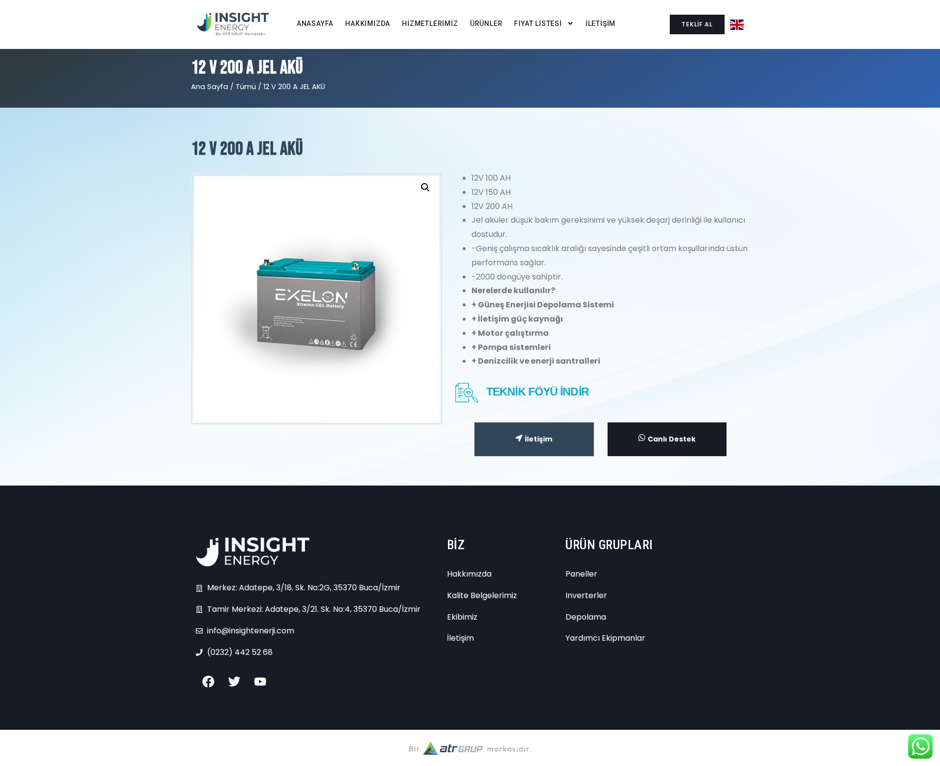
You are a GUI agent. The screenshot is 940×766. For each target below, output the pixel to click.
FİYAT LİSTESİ (538, 23)
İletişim (538, 439)
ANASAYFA (315, 23)
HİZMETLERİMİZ (430, 23)
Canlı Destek (672, 439)
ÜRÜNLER (486, 23)
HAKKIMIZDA (367, 23)
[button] (425, 187)
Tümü (245, 87)
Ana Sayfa (209, 87)
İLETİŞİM (600, 23)
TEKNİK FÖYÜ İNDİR (537, 391)
